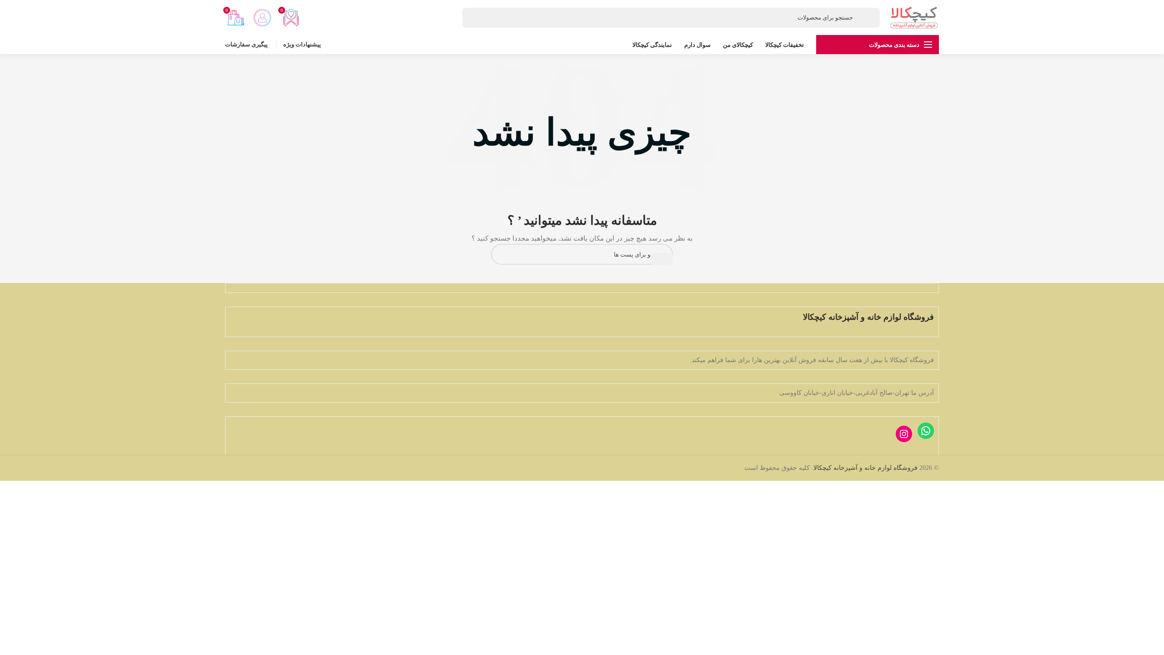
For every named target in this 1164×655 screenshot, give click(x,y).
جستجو (661, 259)
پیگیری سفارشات (246, 44)
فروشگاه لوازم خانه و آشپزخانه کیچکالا (865, 467)
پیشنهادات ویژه (302, 44)
